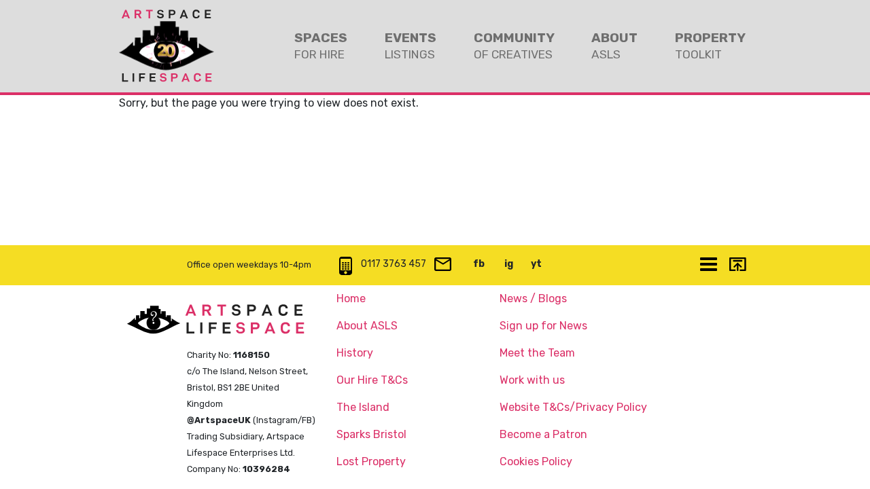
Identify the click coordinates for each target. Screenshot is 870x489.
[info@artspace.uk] (442, 265)
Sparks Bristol (371, 434)
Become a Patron (543, 434)
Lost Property (371, 461)
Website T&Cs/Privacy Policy (573, 407)
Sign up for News (543, 325)
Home (351, 298)
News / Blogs (533, 298)
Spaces (320, 45)
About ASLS (367, 325)
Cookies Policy (536, 461)
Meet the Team (537, 352)
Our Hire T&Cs (372, 380)
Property (710, 45)
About (614, 45)
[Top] (737, 265)
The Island (362, 407)
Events (410, 45)
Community (514, 45)
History (354, 352)
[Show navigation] (708, 265)
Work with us (532, 380)
